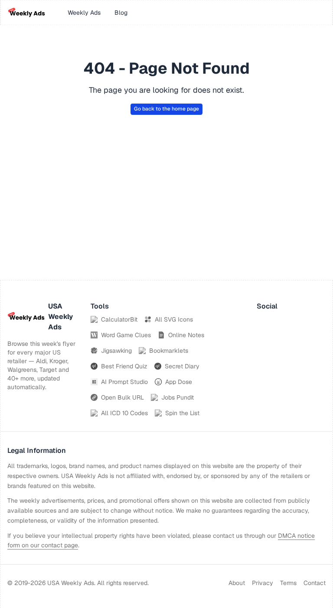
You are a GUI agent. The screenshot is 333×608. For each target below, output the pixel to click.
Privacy (262, 583)
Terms (288, 583)
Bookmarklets (168, 350)
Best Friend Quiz (124, 366)
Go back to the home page (166, 108)
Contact (315, 583)
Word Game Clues (126, 335)
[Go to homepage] (26, 12)
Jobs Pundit (177, 397)
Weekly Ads (84, 12)
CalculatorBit (119, 319)
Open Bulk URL (122, 397)
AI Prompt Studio (124, 382)
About (237, 583)
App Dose (178, 382)
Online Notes (186, 335)
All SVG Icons (174, 319)
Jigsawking (116, 350)
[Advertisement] (166, 215)
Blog (120, 12)
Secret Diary (182, 366)
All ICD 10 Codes (124, 413)
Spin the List (182, 413)
